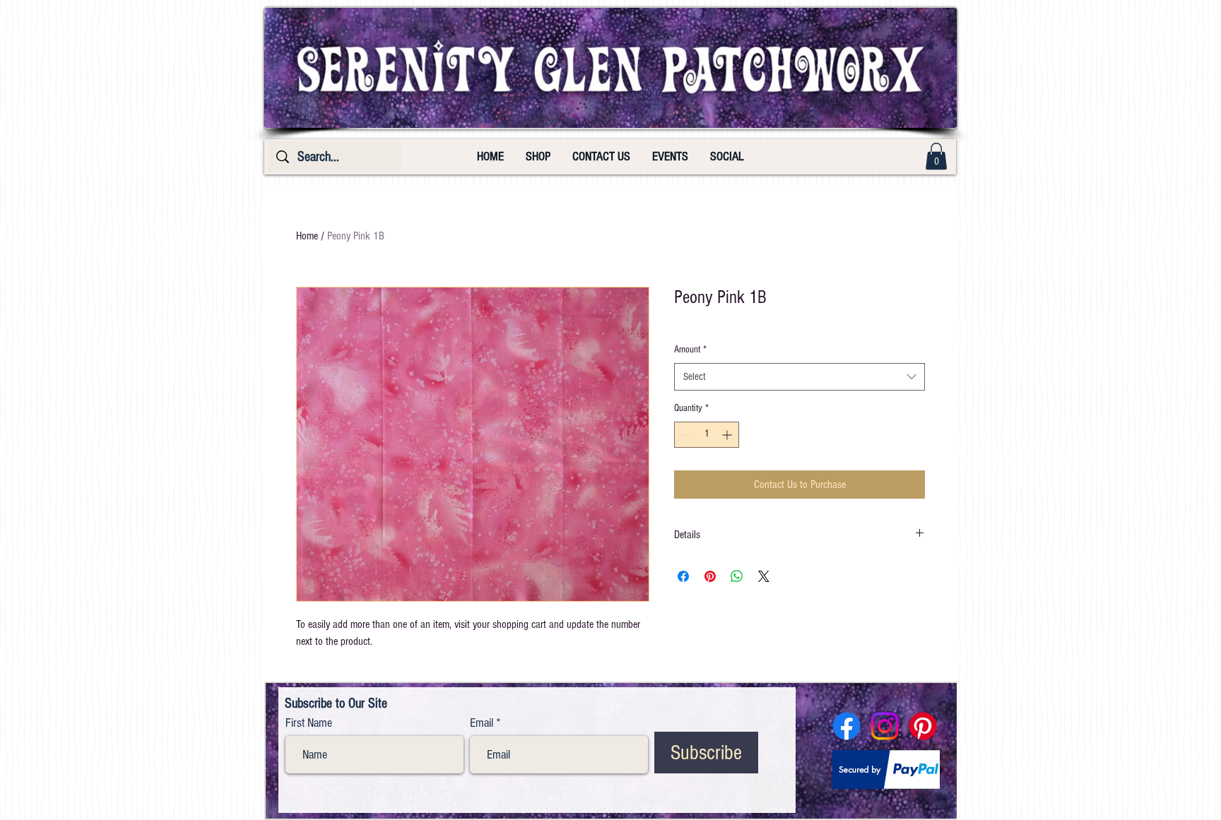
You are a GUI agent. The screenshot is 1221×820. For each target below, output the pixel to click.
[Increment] (728, 434)
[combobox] (799, 377)
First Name (308, 723)
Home (307, 236)
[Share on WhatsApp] (737, 576)
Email (481, 723)
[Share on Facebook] (683, 576)
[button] (936, 156)
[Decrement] (685, 434)
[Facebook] (846, 726)
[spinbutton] (706, 434)
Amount (690, 349)
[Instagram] (884, 726)
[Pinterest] (922, 726)
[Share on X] (763, 576)
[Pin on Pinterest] (710, 576)
